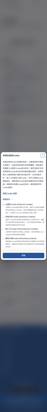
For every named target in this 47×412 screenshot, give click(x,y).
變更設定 (6, 199)
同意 (23, 255)
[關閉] (42, 155)
